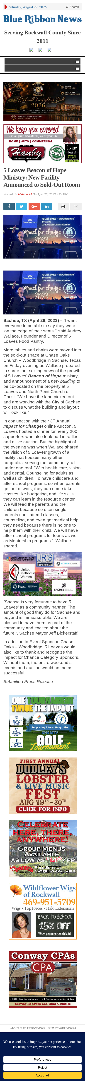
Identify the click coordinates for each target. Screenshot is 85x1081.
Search (74, 7)
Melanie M (25, 194)
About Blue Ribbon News (27, 1028)
